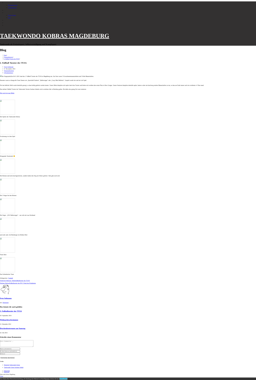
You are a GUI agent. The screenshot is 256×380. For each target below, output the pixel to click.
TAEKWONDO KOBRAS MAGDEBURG (54, 36)
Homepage (6, 302)
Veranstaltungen (9, 71)
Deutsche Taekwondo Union (12, 365)
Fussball (10, 278)
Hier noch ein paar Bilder (7, 93)
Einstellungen (63, 379)
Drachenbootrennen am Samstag (12, 328)
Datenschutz (7, 371)
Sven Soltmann (8, 67)
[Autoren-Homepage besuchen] (5, 294)
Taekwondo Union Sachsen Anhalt (13, 367)
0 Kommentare (8, 73)
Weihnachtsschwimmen (9, 320)
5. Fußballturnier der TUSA (11, 311)
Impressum (6, 372)
